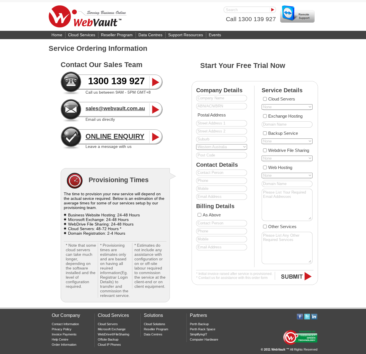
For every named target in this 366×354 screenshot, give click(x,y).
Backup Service (283, 133)
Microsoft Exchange (112, 329)
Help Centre (60, 339)
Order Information (64, 344)
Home (56, 35)
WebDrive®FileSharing (113, 334)
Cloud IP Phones (109, 344)
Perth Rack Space (202, 329)
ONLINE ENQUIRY (114, 136)
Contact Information (65, 324)
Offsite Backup (108, 339)
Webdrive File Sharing (288, 150)
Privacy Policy (61, 329)
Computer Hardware (204, 339)
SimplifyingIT (198, 334)
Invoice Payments (64, 334)
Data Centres (150, 35)
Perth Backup (199, 324)
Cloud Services (81, 35)
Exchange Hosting (285, 116)
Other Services (282, 226)
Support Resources (185, 35)
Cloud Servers (281, 98)
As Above (212, 214)
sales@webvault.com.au (115, 108)
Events (215, 35)
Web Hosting (280, 167)
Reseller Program (117, 35)
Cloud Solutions (154, 324)
